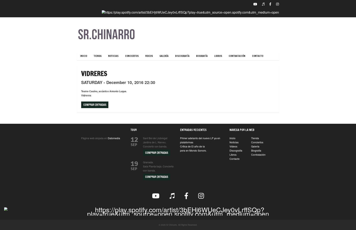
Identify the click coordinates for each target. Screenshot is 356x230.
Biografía (202, 56)
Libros (218, 56)
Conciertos (132, 56)
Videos (149, 56)
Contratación (237, 56)
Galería (164, 56)
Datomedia (114, 138)
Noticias (113, 56)
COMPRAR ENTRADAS (156, 153)
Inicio (83, 56)
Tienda (98, 56)
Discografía (182, 56)
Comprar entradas (94, 105)
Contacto (257, 56)
